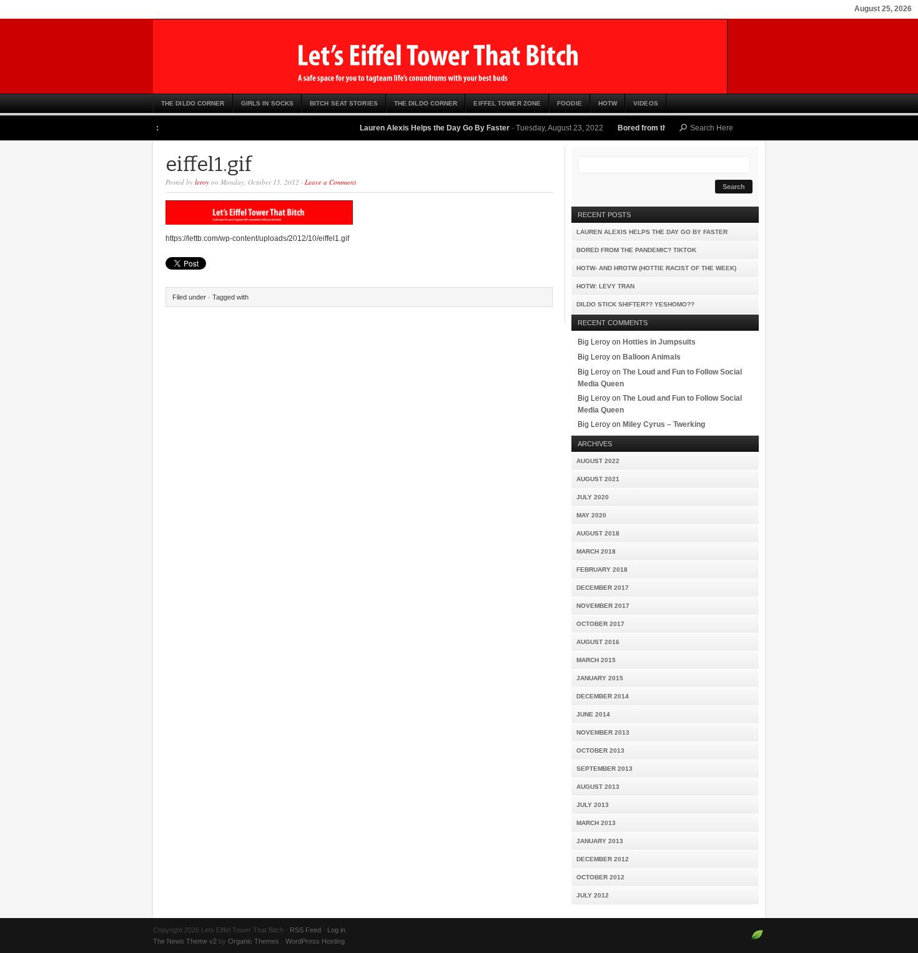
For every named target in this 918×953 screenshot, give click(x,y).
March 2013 (596, 822)
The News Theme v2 (185, 941)
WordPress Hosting (315, 941)
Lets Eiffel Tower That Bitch (459, 56)
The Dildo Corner (193, 103)
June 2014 (593, 714)
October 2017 (600, 623)
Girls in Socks (267, 103)
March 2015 (596, 660)
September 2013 (604, 768)
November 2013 (602, 732)
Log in (336, 930)
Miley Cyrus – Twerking (664, 424)
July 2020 (592, 497)
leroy (202, 182)
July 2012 (592, 895)
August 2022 (597, 460)
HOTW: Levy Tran (605, 286)
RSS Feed (305, 930)
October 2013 (600, 750)
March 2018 (596, 551)
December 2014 (602, 696)
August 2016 (597, 641)
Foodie (569, 103)
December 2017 (602, 587)
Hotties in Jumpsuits (659, 342)
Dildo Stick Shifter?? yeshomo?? (635, 304)
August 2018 (597, 533)
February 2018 (602, 569)
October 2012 (600, 877)
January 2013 (599, 841)
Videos (645, 103)
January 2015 (599, 678)
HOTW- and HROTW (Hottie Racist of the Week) (656, 268)
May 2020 (591, 515)
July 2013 (592, 804)
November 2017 (602, 605)
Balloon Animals (652, 357)
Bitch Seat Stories (344, 103)
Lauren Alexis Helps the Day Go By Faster (419, 128)
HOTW (607, 103)
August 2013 (597, 786)
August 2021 (597, 479)
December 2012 (602, 859)
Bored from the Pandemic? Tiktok (661, 128)
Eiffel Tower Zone (507, 103)
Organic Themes (253, 941)
